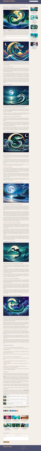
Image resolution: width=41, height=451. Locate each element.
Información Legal (23, 446)
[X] (5, 411)
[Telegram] (14, 411)
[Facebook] (4, 411)
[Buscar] (37, 1)
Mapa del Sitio (22, 449)
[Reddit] (17, 411)
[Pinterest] (7, 411)
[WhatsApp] (9, 411)
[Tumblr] (10, 411)
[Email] (15, 411)
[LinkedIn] (12, 411)
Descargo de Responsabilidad (24, 448)
